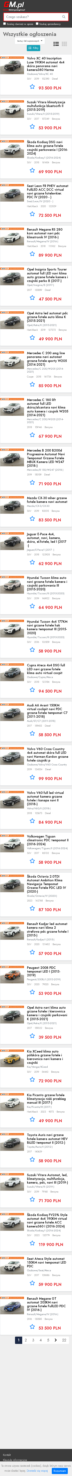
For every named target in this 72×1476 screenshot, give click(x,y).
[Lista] (56, 44)
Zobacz (36, 74)
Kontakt (7, 1455)
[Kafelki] (64, 44)
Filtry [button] (35, 48)
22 (64, 1340)
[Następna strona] (56, 1340)
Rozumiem (60, 1471)
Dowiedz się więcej (37, 1471)
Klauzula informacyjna (15, 1460)
